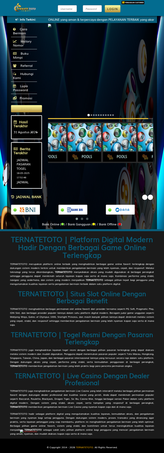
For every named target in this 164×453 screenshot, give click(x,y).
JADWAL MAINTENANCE (28, 184)
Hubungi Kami (23, 75)
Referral (25, 65)
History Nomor (22, 43)
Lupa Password (20, 87)
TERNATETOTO (18, 264)
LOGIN (112, 9)
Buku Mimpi (21, 55)
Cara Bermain (20, 31)
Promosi (25, 98)
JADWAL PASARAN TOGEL (24, 164)
